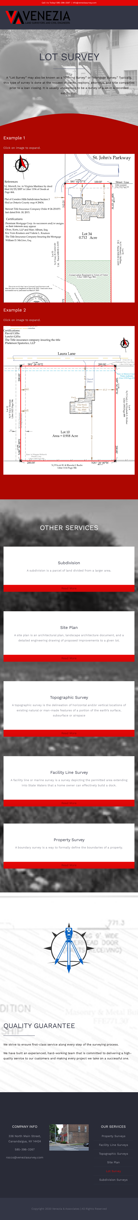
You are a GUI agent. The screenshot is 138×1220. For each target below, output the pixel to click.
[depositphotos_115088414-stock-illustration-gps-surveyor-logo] (69, 908)
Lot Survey (113, 1171)
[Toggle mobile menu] (131, 16)
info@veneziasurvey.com (84, 3)
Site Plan (113, 1162)
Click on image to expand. (22, 147)
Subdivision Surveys (113, 1179)
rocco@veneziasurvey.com (24, 1157)
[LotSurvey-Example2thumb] (69, 328)
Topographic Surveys (113, 1153)
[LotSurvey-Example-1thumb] (69, 156)
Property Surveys (113, 1136)
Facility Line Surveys (113, 1145)
